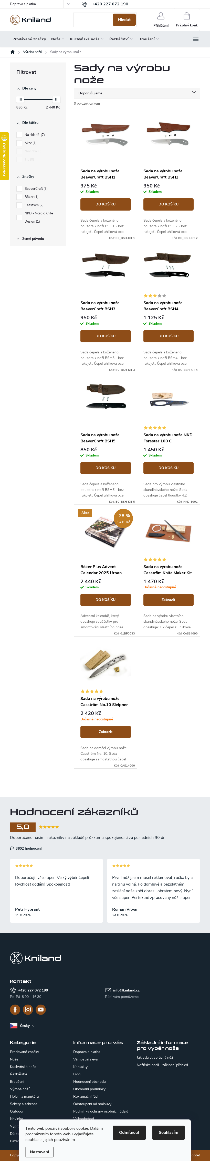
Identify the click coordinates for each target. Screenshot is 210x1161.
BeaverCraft (36, 188)
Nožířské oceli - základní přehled (162, 1065)
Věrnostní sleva (85, 1059)
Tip (29, 159)
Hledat (124, 20)
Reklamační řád (85, 1096)
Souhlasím (168, 1132)
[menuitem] (29, 39)
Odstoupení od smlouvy (92, 1104)
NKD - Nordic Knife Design (39, 217)
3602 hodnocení (28, 848)
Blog (76, 1074)
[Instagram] (28, 1010)
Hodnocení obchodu (89, 1081)
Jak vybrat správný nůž (155, 1058)
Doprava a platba (23, 4)
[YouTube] (41, 1010)
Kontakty (80, 1066)
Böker (31, 197)
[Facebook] (15, 1010)
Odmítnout (129, 1132)
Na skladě (34, 135)
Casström (34, 205)
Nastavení (39, 1152)
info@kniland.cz (126, 990)
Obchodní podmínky (89, 1089)
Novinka (32, 151)
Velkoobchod (83, 1118)
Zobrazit (168, 599)
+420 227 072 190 (33, 990)
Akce (30, 143)
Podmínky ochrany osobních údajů (100, 1111)
